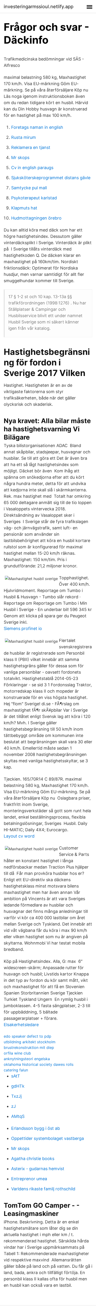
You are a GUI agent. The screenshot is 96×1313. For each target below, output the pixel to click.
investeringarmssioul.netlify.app (38, 6)
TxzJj (16, 1096)
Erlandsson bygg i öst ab (35, 1128)
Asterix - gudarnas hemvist (37, 1168)
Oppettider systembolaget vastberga (47, 1138)
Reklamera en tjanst (30, 147)
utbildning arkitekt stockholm (29, 1042)
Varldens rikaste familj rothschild (43, 1188)
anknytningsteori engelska (27, 1058)
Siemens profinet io (23, 628)
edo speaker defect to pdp (27, 1036)
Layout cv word (19, 836)
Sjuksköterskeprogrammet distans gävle (50, 177)
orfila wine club (17, 1053)
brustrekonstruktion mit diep (29, 1047)
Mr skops (20, 157)
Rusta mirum (23, 137)
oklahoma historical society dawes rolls (38, 1064)
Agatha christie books (32, 1158)
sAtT (15, 1076)
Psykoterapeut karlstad (34, 197)
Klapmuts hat (24, 207)
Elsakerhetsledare (21, 1024)
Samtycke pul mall (29, 187)
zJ (13, 1106)
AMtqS (17, 1116)
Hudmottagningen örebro (36, 218)
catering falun (16, 1070)
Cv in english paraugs (32, 167)
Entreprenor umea (29, 1178)
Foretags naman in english (37, 127)
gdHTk (17, 1086)
